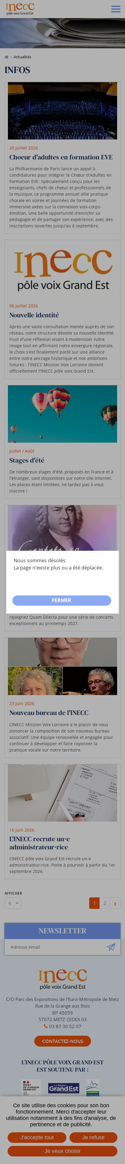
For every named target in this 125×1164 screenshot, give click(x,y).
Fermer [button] (61, 600)
